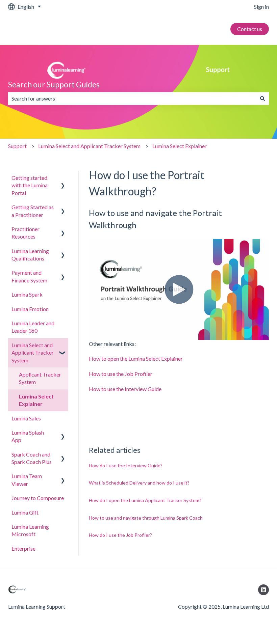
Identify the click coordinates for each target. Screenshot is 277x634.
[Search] (262, 98)
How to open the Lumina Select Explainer (136, 358)
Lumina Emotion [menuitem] (30, 309)
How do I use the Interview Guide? (125, 465)
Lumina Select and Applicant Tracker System (89, 146)
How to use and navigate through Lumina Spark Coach (146, 518)
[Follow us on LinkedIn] (263, 589)
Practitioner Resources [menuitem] (25, 233)
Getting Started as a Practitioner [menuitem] (32, 211)
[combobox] (132, 98)
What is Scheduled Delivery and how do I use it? (139, 483)
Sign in (261, 6)
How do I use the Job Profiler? (120, 535)
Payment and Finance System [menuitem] (29, 276)
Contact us (249, 29)
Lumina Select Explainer (179, 146)
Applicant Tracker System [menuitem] (40, 378)
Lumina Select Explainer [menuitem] (36, 400)
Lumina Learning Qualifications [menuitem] (30, 254)
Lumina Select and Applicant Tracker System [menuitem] (32, 352)
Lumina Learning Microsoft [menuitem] (30, 530)
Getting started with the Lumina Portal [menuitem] (29, 185)
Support (17, 146)
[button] (62, 178)
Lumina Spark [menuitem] (27, 294)
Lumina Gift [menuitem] (25, 512)
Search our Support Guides (54, 84)
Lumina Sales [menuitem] (26, 418)
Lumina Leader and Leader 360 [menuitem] (32, 327)
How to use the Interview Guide (125, 389)
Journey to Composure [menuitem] (37, 498)
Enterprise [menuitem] (23, 548)
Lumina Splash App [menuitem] (27, 436)
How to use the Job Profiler (120, 373)
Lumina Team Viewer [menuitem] (26, 480)
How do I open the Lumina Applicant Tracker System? (145, 500)
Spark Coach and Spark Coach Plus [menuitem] (31, 458)
